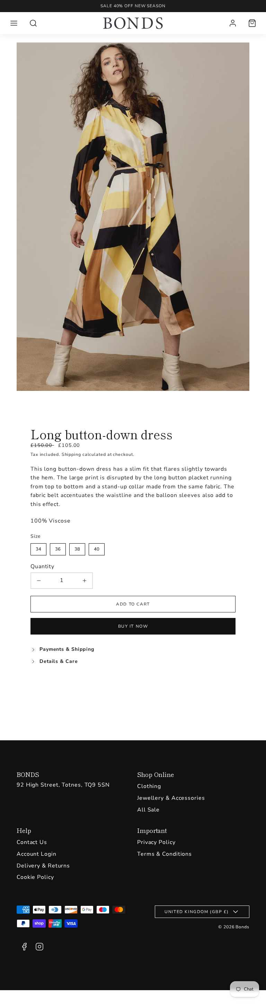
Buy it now (133, 626)
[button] (14, 23)
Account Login (36, 854)
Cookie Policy (35, 877)
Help (24, 830)
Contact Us (32, 842)
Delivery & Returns (43, 866)
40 (96, 547)
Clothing (149, 786)
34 (38, 547)
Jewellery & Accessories (171, 798)
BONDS (28, 774)
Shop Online (155, 774)
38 (77, 547)
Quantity (42, 566)
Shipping (71, 454)
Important (152, 830)
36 (58, 547)
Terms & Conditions (164, 854)
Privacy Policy (156, 842)
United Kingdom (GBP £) (197, 911)
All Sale (148, 810)
